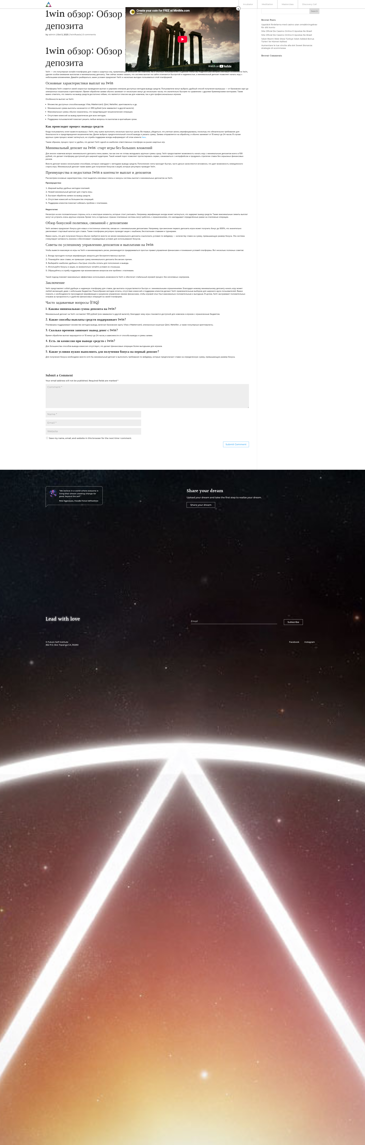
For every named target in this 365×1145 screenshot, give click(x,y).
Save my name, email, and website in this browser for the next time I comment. (90, 438)
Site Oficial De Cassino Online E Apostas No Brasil (286, 31)
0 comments (89, 34)
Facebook (294, 642)
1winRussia (75, 34)
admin (52, 34)
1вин (144, 137)
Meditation (267, 4)
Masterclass (288, 4)
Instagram (309, 642)
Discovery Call (309, 4)
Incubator (248, 4)
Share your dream (200, 505)
